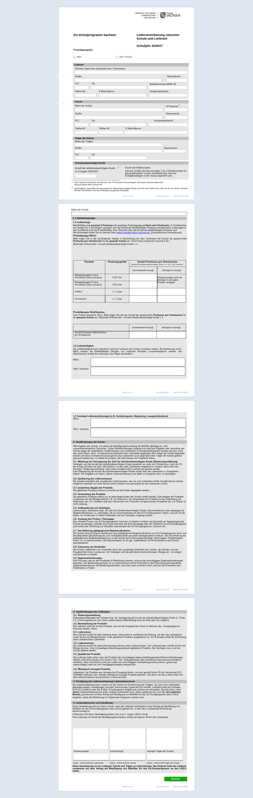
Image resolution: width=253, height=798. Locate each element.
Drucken (175, 779)
